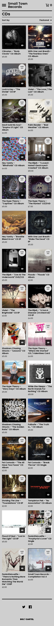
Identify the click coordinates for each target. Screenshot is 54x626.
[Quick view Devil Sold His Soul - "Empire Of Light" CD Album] (22, 119)
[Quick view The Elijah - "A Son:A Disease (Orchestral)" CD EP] (48, 304)
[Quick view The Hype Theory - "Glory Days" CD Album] (22, 380)
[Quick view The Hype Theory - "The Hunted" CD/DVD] (48, 195)
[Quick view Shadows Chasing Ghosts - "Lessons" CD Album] (22, 342)
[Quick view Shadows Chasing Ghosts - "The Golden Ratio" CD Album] (22, 418)
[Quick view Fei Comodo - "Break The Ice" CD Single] (48, 456)
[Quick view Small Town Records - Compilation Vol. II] (48, 568)
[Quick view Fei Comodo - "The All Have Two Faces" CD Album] (22, 456)
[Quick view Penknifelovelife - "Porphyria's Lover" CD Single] (48, 530)
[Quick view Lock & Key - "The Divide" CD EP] (22, 83)
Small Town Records (18, 5)
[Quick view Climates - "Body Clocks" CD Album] (22, 45)
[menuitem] (27, 20)
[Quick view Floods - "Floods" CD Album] (48, 269)
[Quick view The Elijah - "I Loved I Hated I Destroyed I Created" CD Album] (48, 157)
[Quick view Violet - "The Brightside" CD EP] (22, 304)
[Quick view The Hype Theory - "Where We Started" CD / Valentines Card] (48, 342)
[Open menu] (4, 5)
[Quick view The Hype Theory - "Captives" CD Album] (22, 195)
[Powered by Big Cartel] (27, 619)
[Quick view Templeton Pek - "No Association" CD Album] (48, 494)
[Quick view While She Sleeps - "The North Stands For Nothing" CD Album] (48, 380)
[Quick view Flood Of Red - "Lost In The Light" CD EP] (22, 530)
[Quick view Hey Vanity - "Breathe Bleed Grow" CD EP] (22, 230)
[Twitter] (23, 607)
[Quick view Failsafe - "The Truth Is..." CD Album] (48, 418)
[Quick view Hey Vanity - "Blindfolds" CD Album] (22, 157)
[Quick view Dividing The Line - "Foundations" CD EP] (22, 494)
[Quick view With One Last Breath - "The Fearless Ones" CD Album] (48, 45)
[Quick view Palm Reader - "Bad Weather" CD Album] (48, 119)
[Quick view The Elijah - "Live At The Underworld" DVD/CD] (22, 269)
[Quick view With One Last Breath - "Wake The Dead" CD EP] (48, 230)
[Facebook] (30, 607)
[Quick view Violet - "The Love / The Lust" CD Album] (48, 83)
